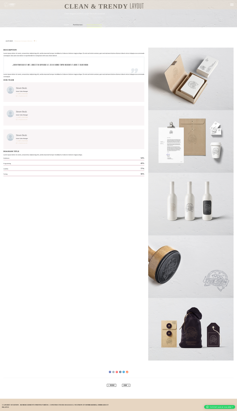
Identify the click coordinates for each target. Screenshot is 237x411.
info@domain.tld (22, 96)
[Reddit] (127, 372)
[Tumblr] (120, 372)
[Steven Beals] (74, 92)
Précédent (112, 385)
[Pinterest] (117, 372)
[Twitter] (113, 372)
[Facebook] (110, 372)
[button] (219, 407)
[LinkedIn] (124, 372)
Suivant (125, 385)
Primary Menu (232, 4)
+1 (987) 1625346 (22, 93)
